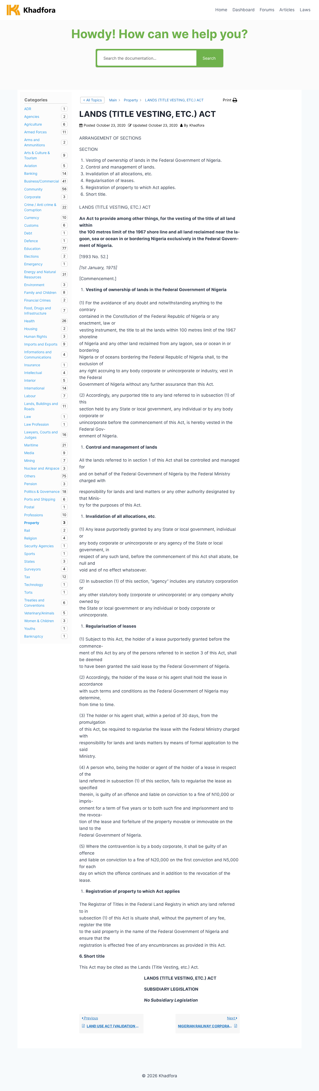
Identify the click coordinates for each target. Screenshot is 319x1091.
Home (221, 9)
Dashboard (244, 9)
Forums (267, 9)
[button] (230, 100)
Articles (287, 9)
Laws (305, 9)
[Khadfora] (31, 10)
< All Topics (92, 100)
